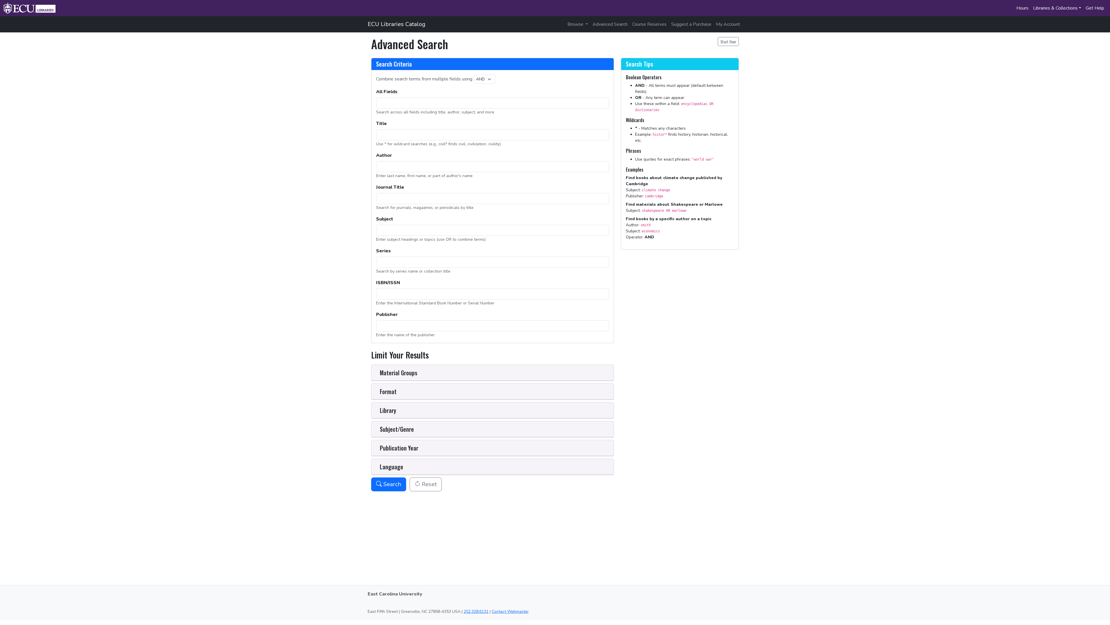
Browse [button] (575, 24)
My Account (728, 24)
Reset (428, 484)
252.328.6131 (476, 611)
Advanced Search (610, 24)
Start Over (728, 41)
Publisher (387, 314)
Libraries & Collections (1055, 8)
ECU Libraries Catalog (397, 24)
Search (391, 484)
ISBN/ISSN (388, 283)
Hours (1022, 8)
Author (384, 155)
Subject (384, 219)
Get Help (1095, 8)
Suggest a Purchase (691, 24)
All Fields (386, 92)
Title (381, 123)
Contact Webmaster (510, 611)
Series (383, 251)
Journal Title (390, 187)
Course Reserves (649, 24)
